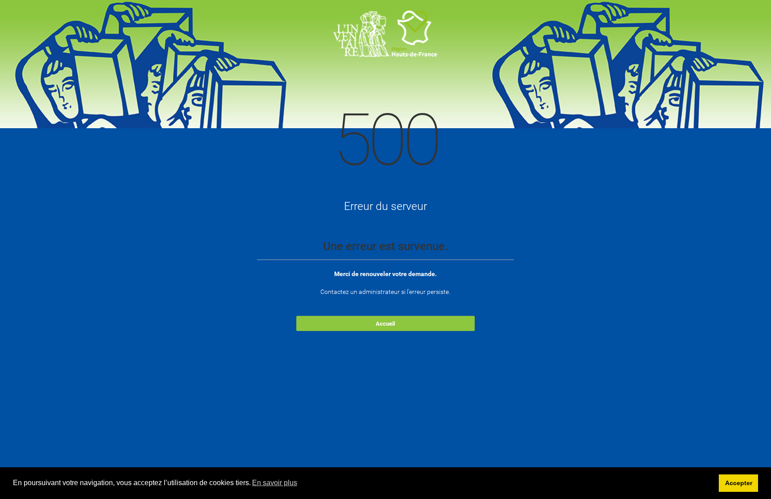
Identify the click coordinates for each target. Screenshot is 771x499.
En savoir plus (274, 482)
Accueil (385, 323)
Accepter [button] (738, 482)
